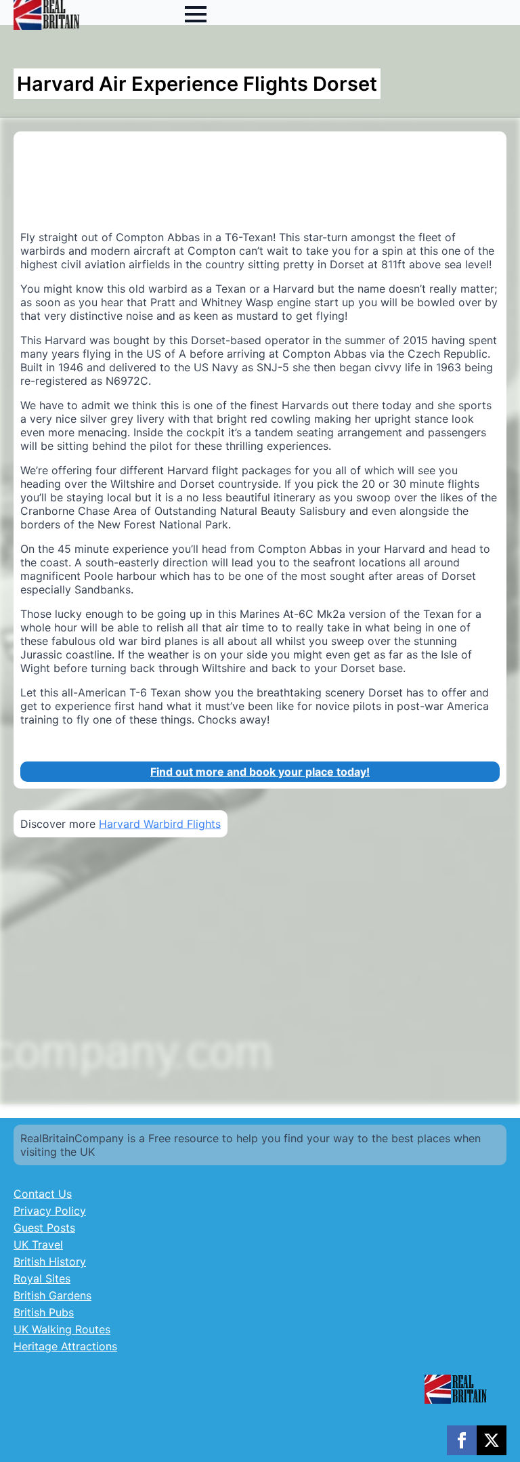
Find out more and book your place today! (260, 771)
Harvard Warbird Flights (160, 824)
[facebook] (462, 1440)
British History (50, 1261)
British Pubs (44, 1312)
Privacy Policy (50, 1210)
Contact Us (43, 1193)
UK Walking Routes (62, 1329)
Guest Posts (44, 1227)
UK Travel (38, 1244)
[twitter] (491, 1440)
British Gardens (52, 1295)
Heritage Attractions (65, 1346)
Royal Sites (42, 1278)
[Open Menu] (196, 14)
